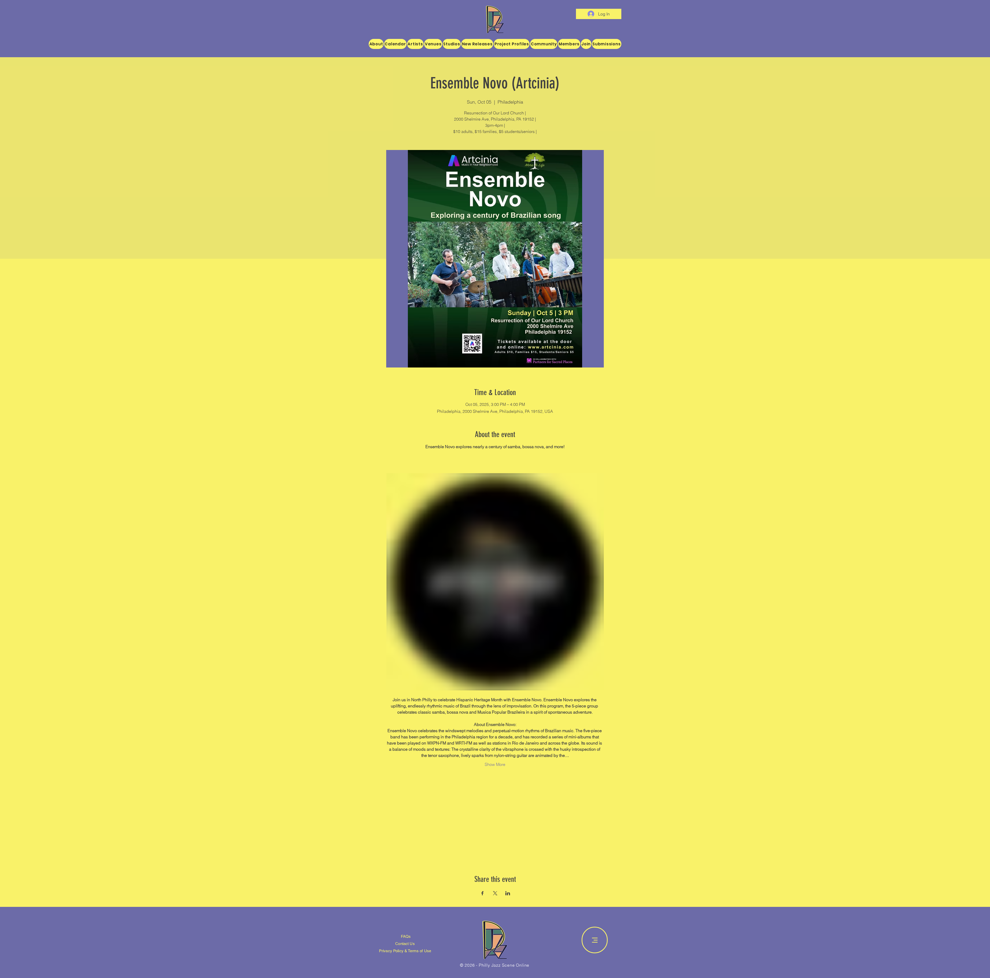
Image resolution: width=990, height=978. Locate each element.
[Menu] (595, 940)
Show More (495, 764)
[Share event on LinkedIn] (507, 893)
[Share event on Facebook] (482, 893)
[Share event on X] (495, 893)
